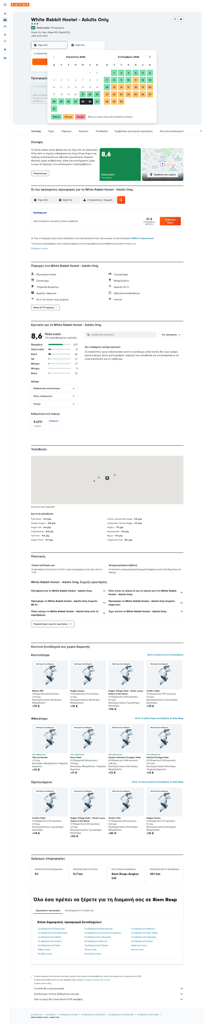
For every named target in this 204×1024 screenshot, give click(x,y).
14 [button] (83, 87)
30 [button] (97, 101)
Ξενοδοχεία (51, 1014)
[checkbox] (46, 423)
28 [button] (82, 101)
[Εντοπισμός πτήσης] (5, 41)
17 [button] (54, 94)
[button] (5, 4)
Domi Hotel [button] (75, 757)
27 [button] (75, 101)
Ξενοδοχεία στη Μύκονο (143, 928)
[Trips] (5, 50)
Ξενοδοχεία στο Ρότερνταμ (51, 928)
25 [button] (61, 101)
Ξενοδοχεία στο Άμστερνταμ (98, 928)
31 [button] (54, 108)
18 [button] (61, 94)
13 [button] (76, 87)
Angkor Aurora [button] (77, 690)
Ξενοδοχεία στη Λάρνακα (143, 937)
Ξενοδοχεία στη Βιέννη (95, 941)
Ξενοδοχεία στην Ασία (68, 1014)
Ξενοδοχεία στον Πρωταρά (97, 937)
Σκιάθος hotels (45, 953)
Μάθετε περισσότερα (143, 238)
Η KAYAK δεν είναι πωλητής (49, 988)
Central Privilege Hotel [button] (158, 757)
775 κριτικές (57, 27)
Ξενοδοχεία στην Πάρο (49, 945)
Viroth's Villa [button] (114, 818)
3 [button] (54, 79)
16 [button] (97, 87)
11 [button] (61, 87)
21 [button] (83, 94)
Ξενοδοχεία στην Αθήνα (49, 937)
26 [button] (68, 101)
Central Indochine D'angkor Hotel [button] (124, 757)
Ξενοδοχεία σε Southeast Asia (120, 1014)
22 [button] (90, 94)
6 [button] (75, 79)
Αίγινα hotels (137, 949)
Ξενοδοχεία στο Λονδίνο (50, 941)
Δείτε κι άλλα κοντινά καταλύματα (165, 654)
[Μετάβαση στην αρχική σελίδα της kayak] (20, 4)
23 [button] (97, 94)
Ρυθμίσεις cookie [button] (39, 248)
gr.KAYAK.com (36, 1014)
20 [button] (75, 94)
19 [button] (68, 94)
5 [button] (68, 79)
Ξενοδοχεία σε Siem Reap (147, 1014)
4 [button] (61, 79)
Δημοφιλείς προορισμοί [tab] (48, 910)
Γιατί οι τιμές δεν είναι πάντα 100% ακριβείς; (58, 999)
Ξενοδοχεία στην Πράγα (96, 945)
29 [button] (90, 101)
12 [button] (68, 87)
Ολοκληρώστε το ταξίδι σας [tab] (79, 910)
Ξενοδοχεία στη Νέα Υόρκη (144, 932)
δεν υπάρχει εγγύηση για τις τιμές (96, 980)
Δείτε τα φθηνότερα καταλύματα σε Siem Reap (159, 718)
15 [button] (90, 87)
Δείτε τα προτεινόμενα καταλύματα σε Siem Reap (157, 781)
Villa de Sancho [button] (40, 757)
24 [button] (54, 101)
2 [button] (97, 72)
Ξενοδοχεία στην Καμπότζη (93, 1014)
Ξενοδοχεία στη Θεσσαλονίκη (52, 932)
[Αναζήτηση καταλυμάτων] (5, 20)
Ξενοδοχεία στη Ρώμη (142, 941)
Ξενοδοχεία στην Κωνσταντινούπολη (102, 932)
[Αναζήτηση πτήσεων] (5, 14)
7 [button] (82, 79)
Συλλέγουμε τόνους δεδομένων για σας (56, 993)
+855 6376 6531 (39, 35)
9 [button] (97, 79)
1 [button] (89, 72)
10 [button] (54, 87)
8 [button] (90, 79)
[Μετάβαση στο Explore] (5, 35)
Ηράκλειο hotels (139, 945)
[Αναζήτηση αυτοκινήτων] (5, 26)
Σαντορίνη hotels (92, 953)
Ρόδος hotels (44, 949)
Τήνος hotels (90, 949)
